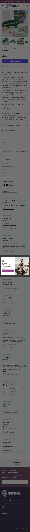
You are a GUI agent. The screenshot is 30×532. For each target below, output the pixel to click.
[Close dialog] (28, 258)
